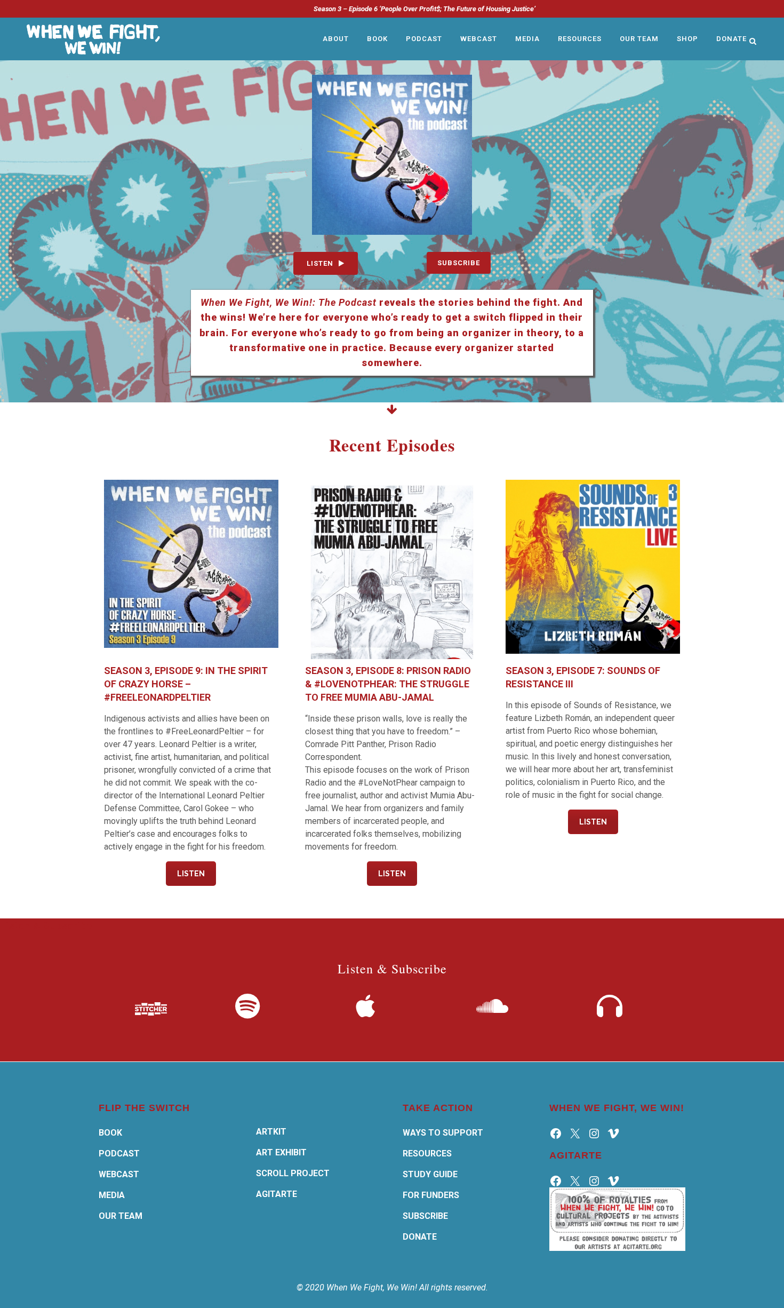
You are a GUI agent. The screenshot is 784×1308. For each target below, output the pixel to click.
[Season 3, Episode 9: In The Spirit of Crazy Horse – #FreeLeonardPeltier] (191, 567)
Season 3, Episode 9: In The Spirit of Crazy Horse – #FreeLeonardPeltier (186, 684)
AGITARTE (276, 1194)
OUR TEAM (120, 1216)
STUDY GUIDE (430, 1174)
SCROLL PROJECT (293, 1173)
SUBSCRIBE (458, 263)
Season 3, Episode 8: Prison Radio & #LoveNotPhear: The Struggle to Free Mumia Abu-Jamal (388, 684)
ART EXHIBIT (281, 1152)
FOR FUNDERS (431, 1195)
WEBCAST (119, 1174)
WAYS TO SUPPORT (443, 1133)
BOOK (110, 1133)
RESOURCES (427, 1153)
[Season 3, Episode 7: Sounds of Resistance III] (592, 567)
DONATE (420, 1237)
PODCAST (119, 1153)
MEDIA (112, 1195)
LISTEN (320, 263)
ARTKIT (271, 1132)
